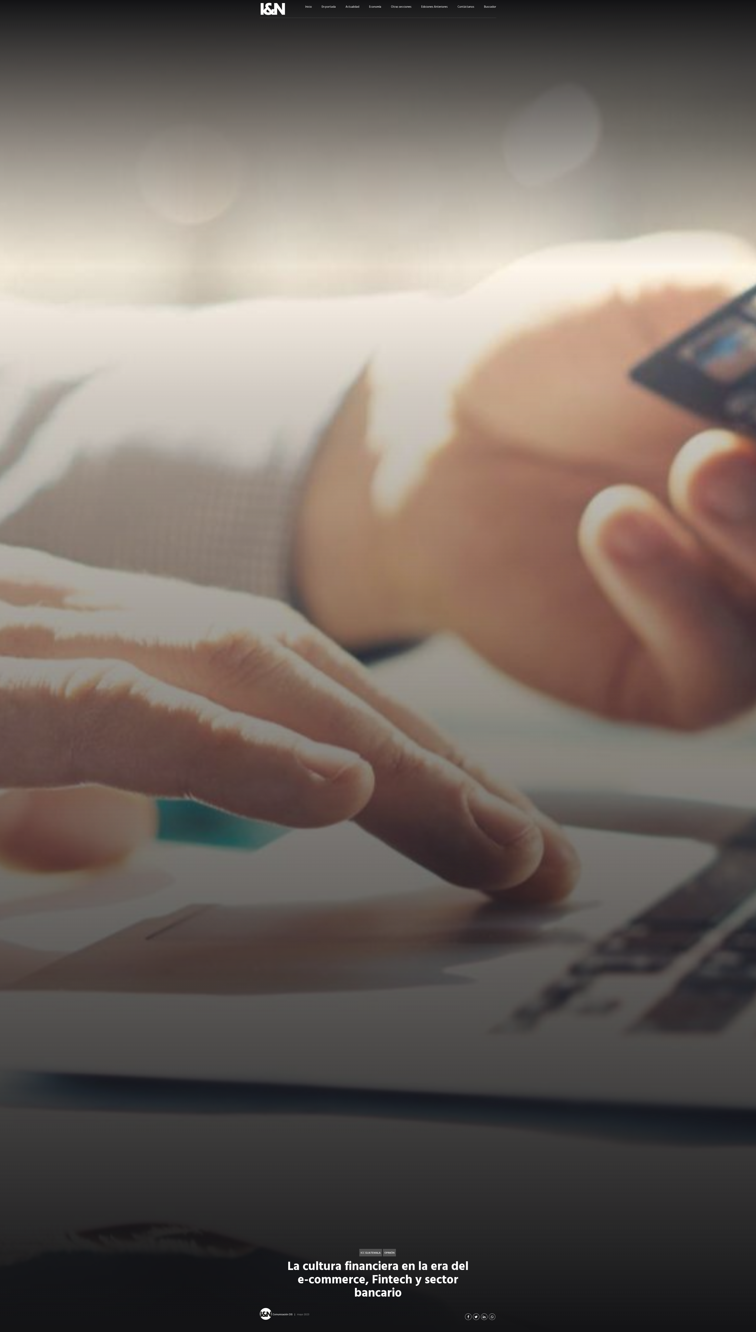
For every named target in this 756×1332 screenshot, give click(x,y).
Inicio (308, 6)
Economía (375, 6)
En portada (329, 6)
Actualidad (352, 6)
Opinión (389, 1252)
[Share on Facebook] (468, 1316)
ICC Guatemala (371, 1252)
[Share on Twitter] (476, 1316)
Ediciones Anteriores (434, 6)
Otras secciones (401, 6)
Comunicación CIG (283, 1314)
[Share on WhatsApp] (492, 1316)
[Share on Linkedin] (484, 1316)
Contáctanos (466, 6)
